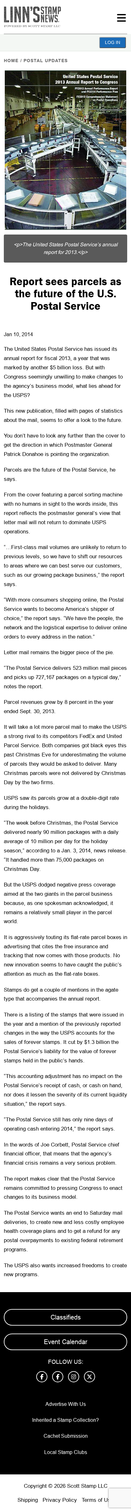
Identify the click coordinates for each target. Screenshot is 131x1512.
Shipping (27, 1500)
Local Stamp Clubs (65, 1452)
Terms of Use (98, 1500)
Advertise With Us (65, 1404)
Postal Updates (46, 60)
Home (11, 60)
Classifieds (66, 1317)
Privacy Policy (60, 1500)
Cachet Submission (66, 1436)
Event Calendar (65, 1341)
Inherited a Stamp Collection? (65, 1420)
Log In (112, 42)
